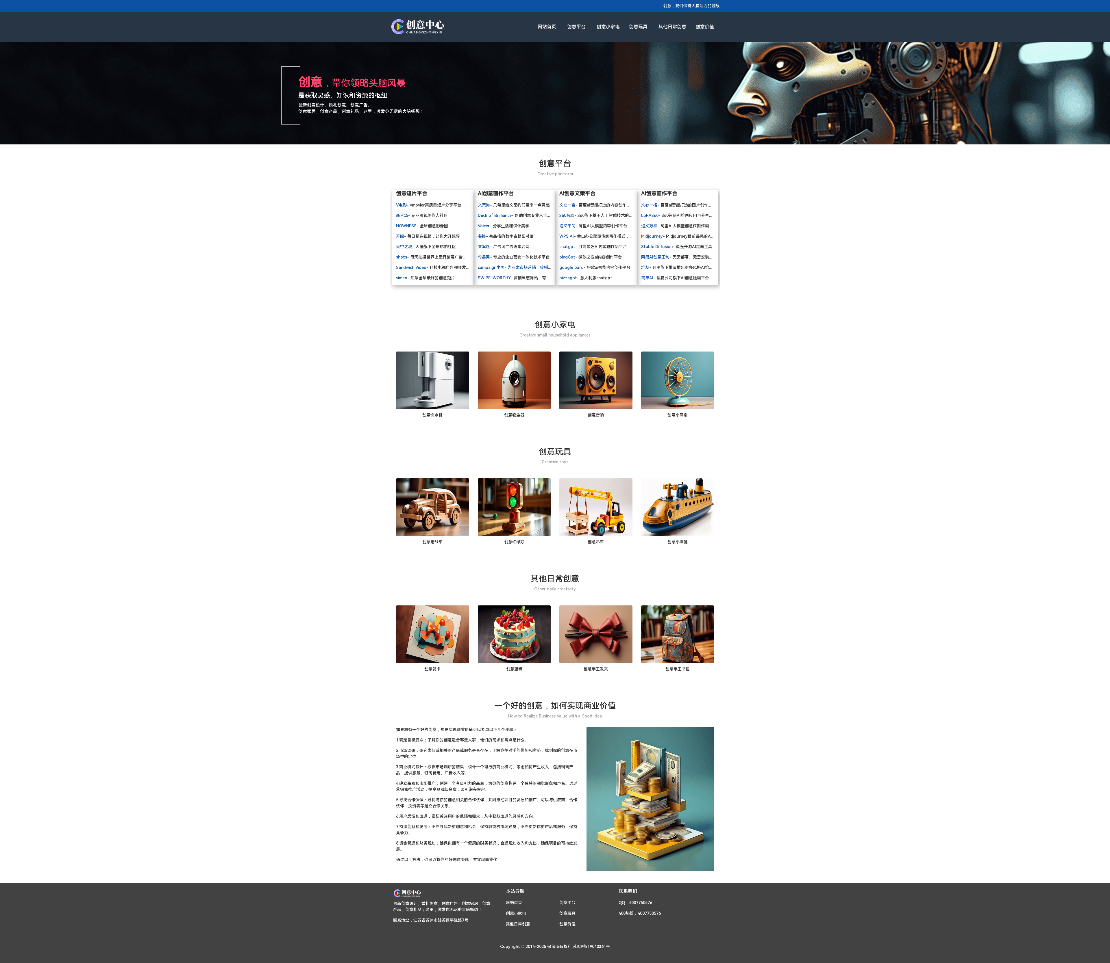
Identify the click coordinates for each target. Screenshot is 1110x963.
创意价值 (704, 26)
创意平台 (576, 26)
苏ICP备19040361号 (591, 946)
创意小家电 (608, 26)
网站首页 (547, 26)
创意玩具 (638, 26)
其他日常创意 (672, 26)
